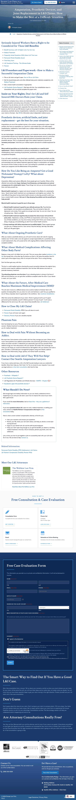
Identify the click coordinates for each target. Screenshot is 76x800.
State (40, 610)
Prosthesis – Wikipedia (10, 375)
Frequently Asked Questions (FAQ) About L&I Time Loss (20, 55)
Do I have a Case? (36, 2)
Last (40, 585)
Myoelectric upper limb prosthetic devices (16, 384)
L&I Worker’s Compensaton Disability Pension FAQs (16, 452)
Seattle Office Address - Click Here (55, 790)
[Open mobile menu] (74, 2)
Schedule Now (45, 543)
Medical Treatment (9, 52)
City (8, 610)
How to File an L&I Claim (31, 77)
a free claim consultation (20, 367)
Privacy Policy (43, 797)
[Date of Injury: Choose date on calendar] (22, 599)
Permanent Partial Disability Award (14, 58)
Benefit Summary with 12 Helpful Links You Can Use (19, 50)
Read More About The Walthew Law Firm (23, 487)
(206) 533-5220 (51, 2)
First (8, 585)
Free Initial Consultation (50, 772)
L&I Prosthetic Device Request (13, 87)
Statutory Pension (9, 315)
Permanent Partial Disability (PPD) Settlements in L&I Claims (19, 450)
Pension (6, 66)
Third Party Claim (9, 60)
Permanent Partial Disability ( (12, 310)
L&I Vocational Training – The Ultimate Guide (17, 63)
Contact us (24, 437)
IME (19, 113)
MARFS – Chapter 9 (42, 381)
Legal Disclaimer (33, 797)
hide (71, 43)
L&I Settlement (44, 302)
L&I (14, 34)
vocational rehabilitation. (47, 294)
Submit (10, 662)
